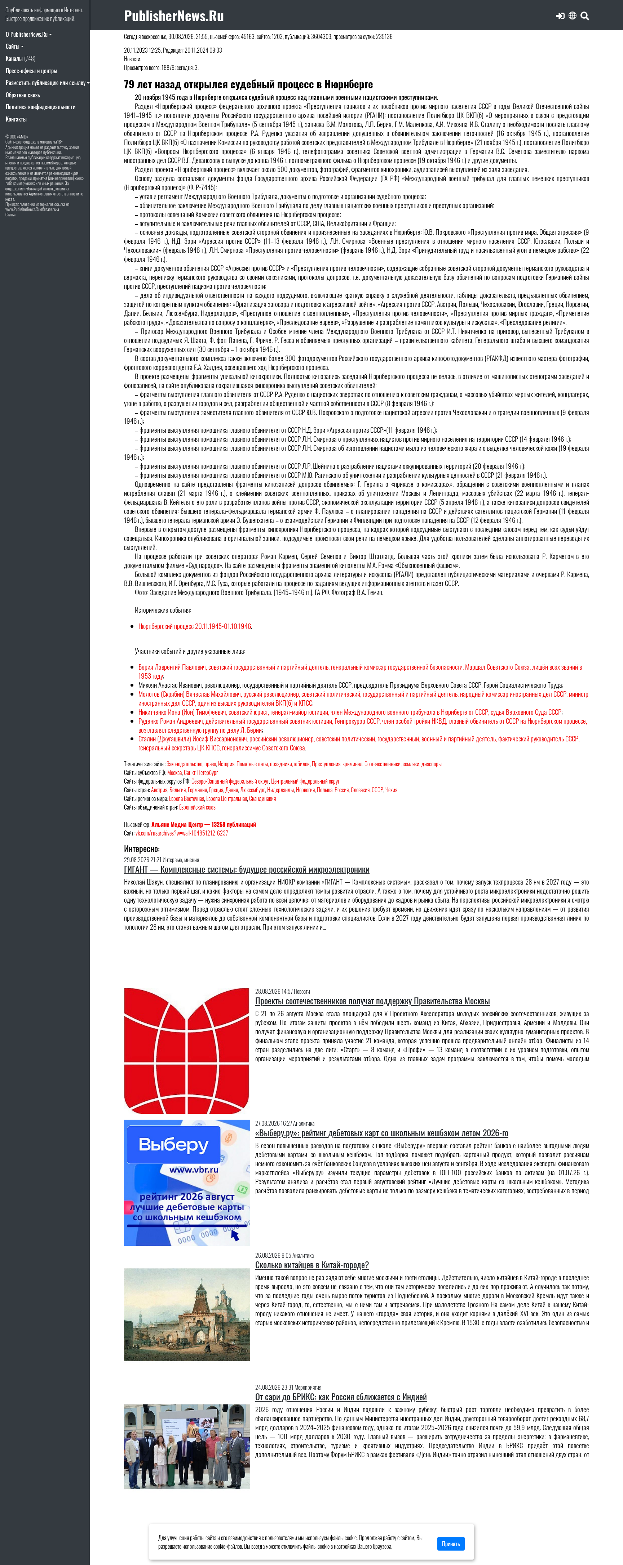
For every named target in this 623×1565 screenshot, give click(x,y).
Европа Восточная (186, 798)
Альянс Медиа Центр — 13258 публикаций (203, 824)
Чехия (391, 789)
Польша (324, 789)
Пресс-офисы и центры (31, 70)
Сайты (12, 46)
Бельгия (177, 789)
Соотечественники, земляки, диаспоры (403, 763)
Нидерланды (280, 789)
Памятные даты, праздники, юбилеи (273, 763)
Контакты (16, 119)
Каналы (20, 58)
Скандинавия (262, 798)
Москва (174, 772)
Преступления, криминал (337, 763)
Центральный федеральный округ (305, 781)
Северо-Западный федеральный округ (230, 781)
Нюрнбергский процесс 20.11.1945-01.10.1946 (194, 626)
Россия (342, 789)
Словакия (360, 789)
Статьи (10, 214)
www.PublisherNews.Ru (22, 209)
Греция (216, 789)
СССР (377, 789)
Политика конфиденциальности (40, 106)
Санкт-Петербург (201, 772)
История (226, 763)
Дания (231, 789)
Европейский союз (197, 807)
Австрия (159, 789)
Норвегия (305, 789)
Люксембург (252, 789)
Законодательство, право (191, 763)
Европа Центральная (226, 798)
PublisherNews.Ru (174, 15)
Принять (451, 1543)
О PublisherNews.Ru (27, 34)
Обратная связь (23, 95)
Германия (197, 789)
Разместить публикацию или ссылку (45, 82)
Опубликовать (19, 9)
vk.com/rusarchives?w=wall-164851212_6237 (182, 833)
